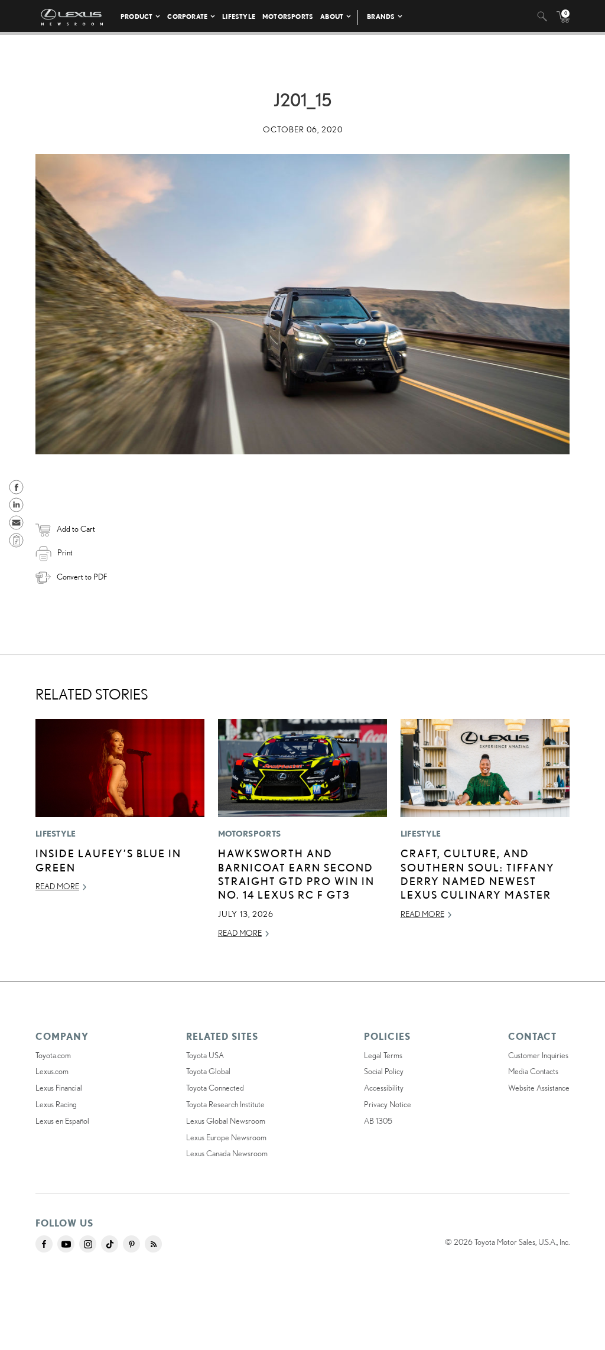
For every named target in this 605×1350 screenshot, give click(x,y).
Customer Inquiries (538, 1055)
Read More (57, 886)
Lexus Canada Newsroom (227, 1153)
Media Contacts (533, 1071)
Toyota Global (208, 1071)
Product (136, 16)
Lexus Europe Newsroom (226, 1137)
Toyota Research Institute (225, 1104)
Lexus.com (52, 1071)
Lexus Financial (58, 1087)
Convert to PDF (82, 576)
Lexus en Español (62, 1120)
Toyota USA (205, 1055)
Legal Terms (383, 1055)
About (331, 16)
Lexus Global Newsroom (225, 1120)
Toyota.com (53, 1055)
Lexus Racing (56, 1104)
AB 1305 (378, 1120)
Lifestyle (238, 16)
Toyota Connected (215, 1087)
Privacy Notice (387, 1104)
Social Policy (384, 1071)
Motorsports (287, 16)
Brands (381, 16)
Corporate (187, 16)
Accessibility (384, 1087)
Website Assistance (539, 1087)
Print (65, 552)
